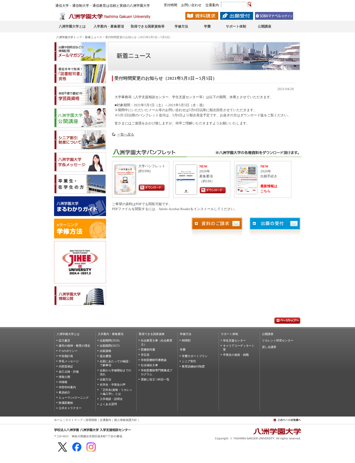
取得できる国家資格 (152, 333)
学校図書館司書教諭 (154, 359)
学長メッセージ (69, 361)
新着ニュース (93, 37)
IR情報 (63, 382)
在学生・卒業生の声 (113, 384)
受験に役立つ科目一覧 (155, 379)
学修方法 (185, 333)
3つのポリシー (68, 350)
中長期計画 (66, 356)
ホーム (58, 419)
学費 (183, 349)
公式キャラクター (70, 408)
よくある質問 (108, 404)
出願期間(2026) (110, 340)
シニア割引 (189, 361)
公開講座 (267, 333)
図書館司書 (148, 349)
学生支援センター (234, 340)
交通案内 (105, 419)
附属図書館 (66, 402)
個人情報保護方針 (125, 419)
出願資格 (105, 350)
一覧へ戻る (125, 134)
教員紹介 (64, 392)
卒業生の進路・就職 (236, 354)
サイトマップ (74, 419)
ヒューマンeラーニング (74, 397)
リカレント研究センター (277, 340)
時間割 (186, 340)
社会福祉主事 (149, 365)
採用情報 (91, 419)
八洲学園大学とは (68, 333)
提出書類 (105, 356)
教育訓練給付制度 (193, 366)
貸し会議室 (269, 346)
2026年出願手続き (268, 171)
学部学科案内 (67, 387)
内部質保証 (66, 366)
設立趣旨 (64, 340)
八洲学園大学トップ (69, 37)
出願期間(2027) (110, 345)
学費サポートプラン (195, 356)
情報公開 (64, 376)
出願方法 (105, 379)
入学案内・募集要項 (110, 333)
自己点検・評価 (69, 371)
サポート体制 (229, 333)
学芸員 (145, 354)
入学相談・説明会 (111, 398)
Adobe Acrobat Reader (174, 209)
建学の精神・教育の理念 (74, 345)
